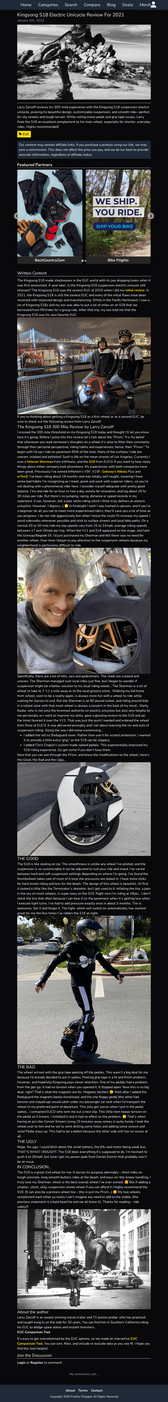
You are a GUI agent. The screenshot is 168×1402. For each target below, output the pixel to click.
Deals (127, 5)
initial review (135, 290)
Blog (111, 5)
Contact (97, 1390)
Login (21, 1362)
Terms (83, 1390)
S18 (92, 461)
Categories (48, 5)
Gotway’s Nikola (114, 471)
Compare (92, 5)
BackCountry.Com (50, 260)
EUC (25, 134)
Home (26, 5)
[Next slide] (151, 216)
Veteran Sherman (40, 461)
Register (36, 1362)
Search (71, 5)
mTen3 (22, 476)
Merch (145, 5)
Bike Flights (118, 260)
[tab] (82, 261)
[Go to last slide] (17, 216)
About (70, 1390)
